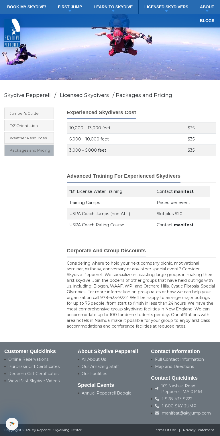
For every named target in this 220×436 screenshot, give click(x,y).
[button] (12, 424)
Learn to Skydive (113, 7)
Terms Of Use (165, 430)
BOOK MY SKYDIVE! (26, 7)
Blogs (207, 20)
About (207, 7)
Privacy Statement (198, 430)
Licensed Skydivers (166, 7)
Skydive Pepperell (27, 95)
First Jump (70, 7)
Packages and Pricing (144, 95)
